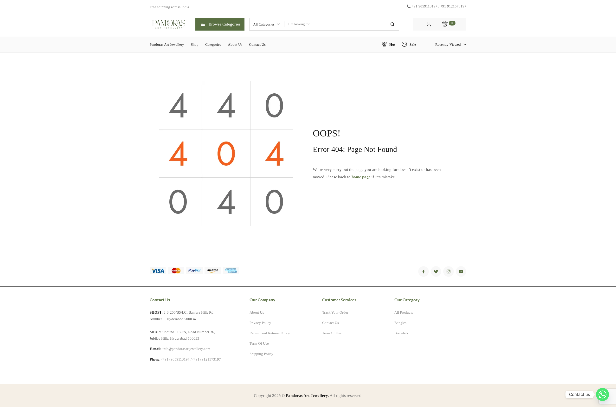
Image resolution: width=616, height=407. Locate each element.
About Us (257, 312)
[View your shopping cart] (445, 24)
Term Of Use (259, 343)
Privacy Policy (260, 323)
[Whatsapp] (602, 394)
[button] (267, 24)
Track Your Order (335, 312)
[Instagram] (448, 271)
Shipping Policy (261, 354)
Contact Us (330, 323)
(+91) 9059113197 (175, 359)
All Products (403, 312)
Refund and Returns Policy (270, 333)
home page (361, 177)
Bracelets (401, 333)
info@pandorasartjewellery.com (186, 349)
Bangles (400, 323)
